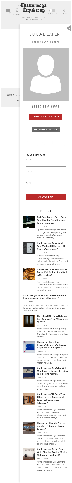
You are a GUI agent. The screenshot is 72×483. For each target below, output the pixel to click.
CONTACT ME (45, 197)
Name (28, 159)
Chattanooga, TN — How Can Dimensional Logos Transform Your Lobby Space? (44, 296)
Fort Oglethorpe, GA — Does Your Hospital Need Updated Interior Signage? (51, 220)
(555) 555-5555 (46, 106)
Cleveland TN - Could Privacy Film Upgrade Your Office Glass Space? (52, 319)
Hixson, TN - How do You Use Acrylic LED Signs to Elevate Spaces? (51, 426)
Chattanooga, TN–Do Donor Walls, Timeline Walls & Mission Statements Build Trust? (52, 452)
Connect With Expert (46, 116)
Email (28, 183)
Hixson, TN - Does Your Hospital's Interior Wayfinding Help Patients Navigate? (51, 345)
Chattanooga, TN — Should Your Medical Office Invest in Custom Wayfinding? (51, 246)
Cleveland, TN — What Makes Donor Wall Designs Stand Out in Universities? (52, 272)
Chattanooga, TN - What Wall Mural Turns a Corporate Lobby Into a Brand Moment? (52, 371)
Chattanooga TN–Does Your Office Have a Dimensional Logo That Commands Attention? (51, 398)
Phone (29, 171)
